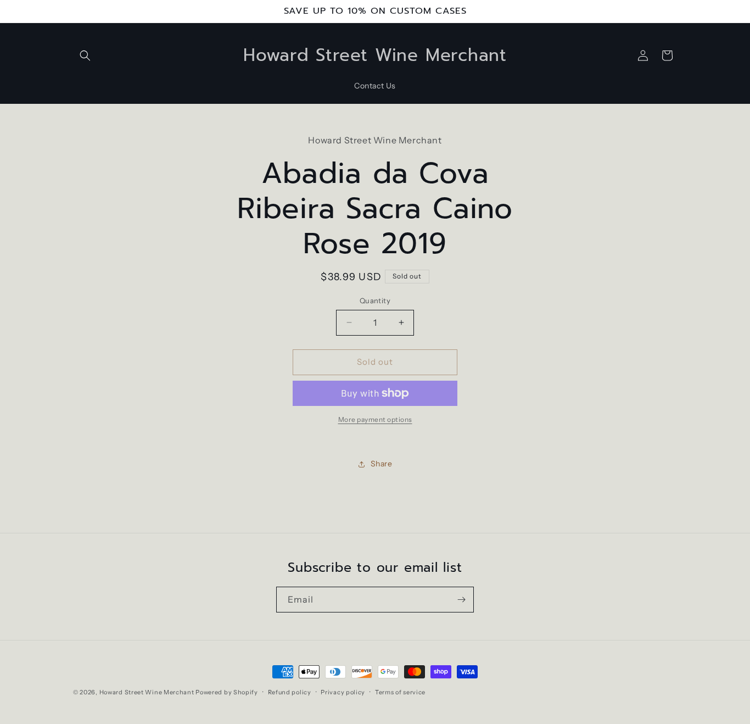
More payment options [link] (375, 419)
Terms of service (400, 692)
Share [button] (382, 464)
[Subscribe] (461, 599)
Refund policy (289, 692)
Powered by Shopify (226, 692)
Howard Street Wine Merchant (146, 692)
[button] (85, 55)
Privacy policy (343, 692)
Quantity (375, 300)
